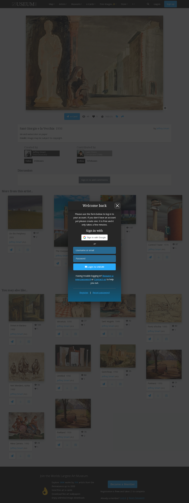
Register (83, 292)
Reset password (101, 292)
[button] (94, 237)
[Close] (117, 205)
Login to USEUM (95, 266)
